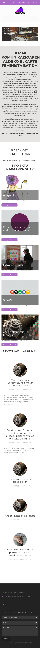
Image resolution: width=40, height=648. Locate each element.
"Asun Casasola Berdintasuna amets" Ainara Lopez (20, 383)
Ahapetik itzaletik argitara (20, 515)
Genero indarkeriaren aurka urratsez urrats (16, 229)
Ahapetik (9, 195)
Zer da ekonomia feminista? (13, 333)
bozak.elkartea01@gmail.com (28, 2)
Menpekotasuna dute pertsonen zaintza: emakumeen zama (20, 552)
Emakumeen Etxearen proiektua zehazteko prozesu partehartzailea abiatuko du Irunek (20, 434)
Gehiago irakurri (8, 205)
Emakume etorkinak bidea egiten (20, 480)
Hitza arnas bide (13, 265)
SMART (7, 300)
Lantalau (10, 643)
